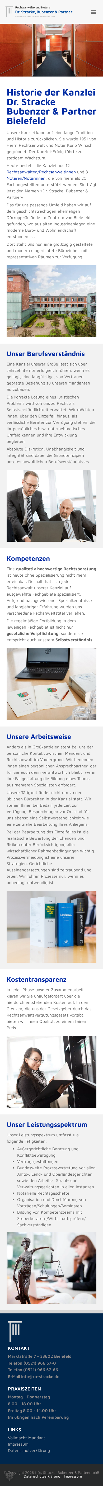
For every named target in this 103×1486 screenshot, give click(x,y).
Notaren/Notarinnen (26, 178)
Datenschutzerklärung (29, 1450)
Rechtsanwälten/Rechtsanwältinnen (41, 171)
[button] (93, 12)
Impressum (18, 1444)
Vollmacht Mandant (26, 1437)
